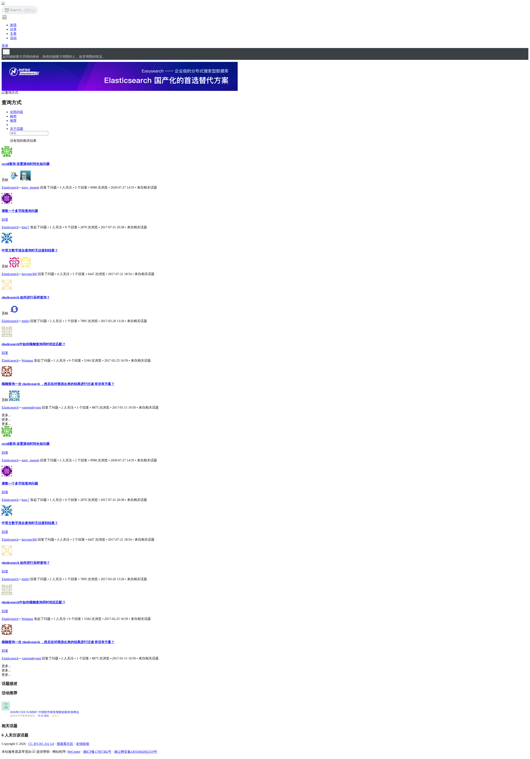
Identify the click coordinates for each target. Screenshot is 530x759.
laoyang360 (29, 274)
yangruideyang (31, 407)
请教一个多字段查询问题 (20, 211)
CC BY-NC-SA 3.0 (41, 744)
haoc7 (25, 227)
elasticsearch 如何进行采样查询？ (26, 297)
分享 (13, 29)
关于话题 (16, 128)
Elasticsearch (10, 187)
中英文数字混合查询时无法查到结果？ (30, 250)
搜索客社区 (65, 744)
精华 (13, 116)
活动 (13, 38)
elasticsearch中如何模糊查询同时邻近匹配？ (34, 344)
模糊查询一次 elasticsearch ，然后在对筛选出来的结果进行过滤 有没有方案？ (58, 384)
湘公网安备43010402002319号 (135, 751)
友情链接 (82, 744)
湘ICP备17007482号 (97, 751)
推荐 (13, 120)
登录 (5, 45)
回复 (5, 219)
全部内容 (16, 112)
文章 (13, 33)
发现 (13, 25)
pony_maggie (30, 187)
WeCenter (73, 751)
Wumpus (27, 360)
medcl (25, 321)
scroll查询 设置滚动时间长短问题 (26, 164)
